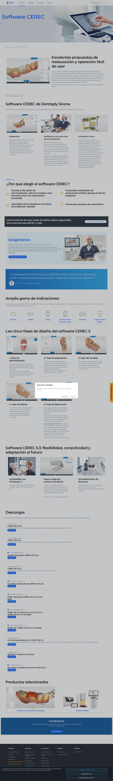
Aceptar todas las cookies (86, 777)
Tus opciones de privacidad (86, 769)
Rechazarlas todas (86, 773)
